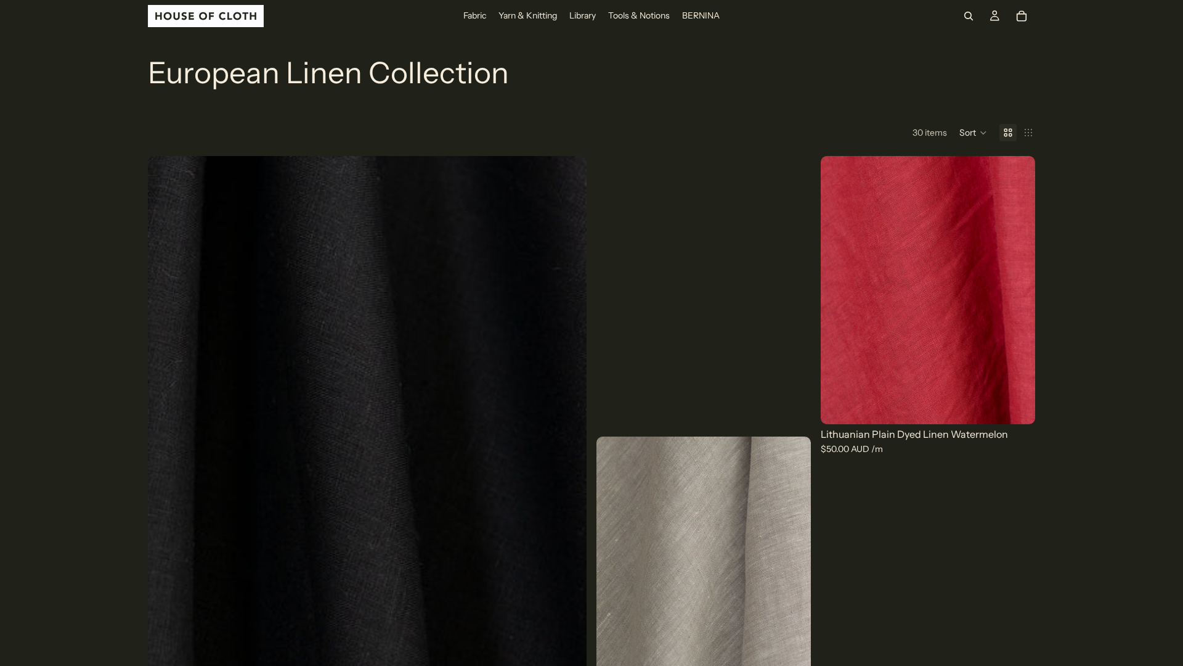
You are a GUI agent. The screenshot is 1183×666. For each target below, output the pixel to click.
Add (1026, 405)
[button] (973, 132)
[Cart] (1021, 16)
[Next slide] (568, 430)
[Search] (968, 16)
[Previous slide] (166, 430)
